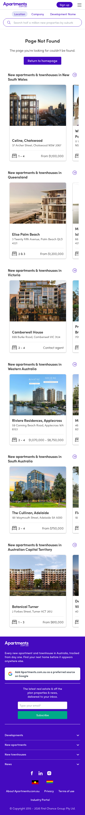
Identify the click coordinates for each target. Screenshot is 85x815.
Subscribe (42, 715)
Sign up (64, 5)
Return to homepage (42, 60)
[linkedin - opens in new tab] (40, 773)
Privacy (49, 791)
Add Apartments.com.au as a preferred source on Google (45, 674)
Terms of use (66, 791)
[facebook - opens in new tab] (31, 773)
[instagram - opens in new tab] (49, 773)
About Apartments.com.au (23, 791)
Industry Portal (40, 800)
